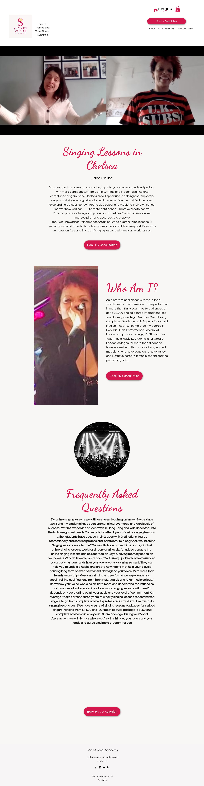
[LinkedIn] (170, 8)
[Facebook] (95, 767)
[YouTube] (104, 767)
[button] (177, 9)
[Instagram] (100, 767)
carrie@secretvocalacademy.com (102, 757)
